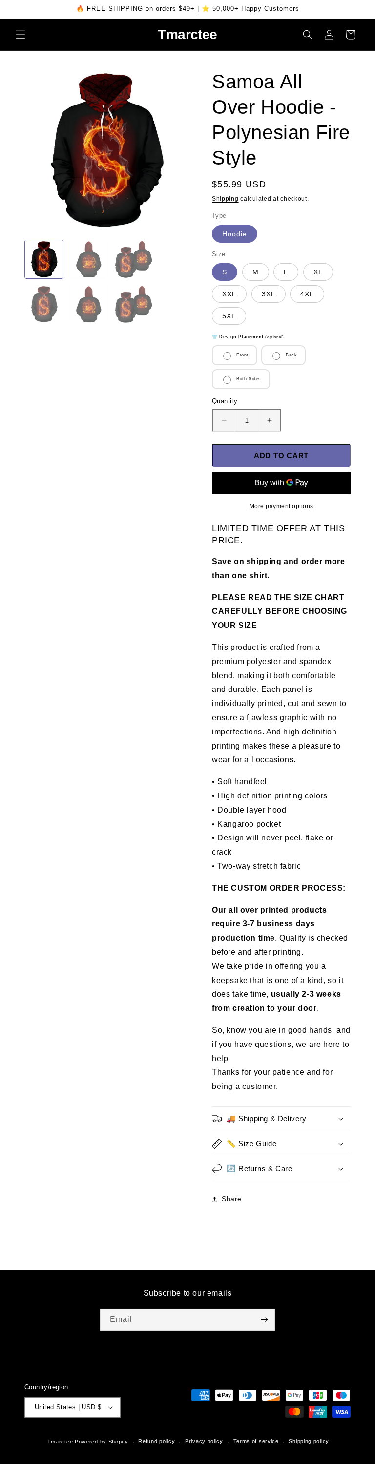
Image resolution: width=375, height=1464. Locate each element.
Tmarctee (60, 1441)
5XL (229, 316)
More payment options (281, 506)
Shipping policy (309, 1441)
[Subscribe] (264, 1319)
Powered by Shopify (101, 1441)
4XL (307, 294)
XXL (229, 294)
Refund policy (156, 1441)
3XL (268, 294)
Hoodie (234, 234)
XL (318, 272)
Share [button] (232, 1199)
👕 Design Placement (248, 337)
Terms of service (256, 1441)
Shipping (225, 198)
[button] (20, 34)
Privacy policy (204, 1441)
